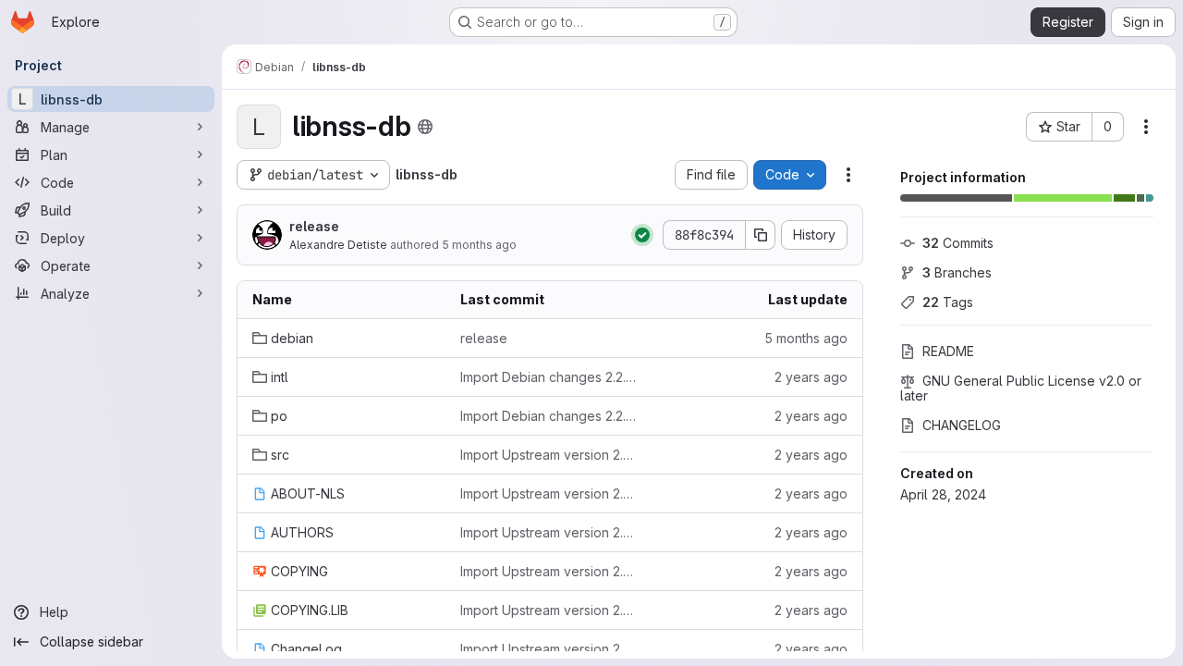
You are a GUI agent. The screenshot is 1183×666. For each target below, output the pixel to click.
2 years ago (811, 377)
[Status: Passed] (642, 235)
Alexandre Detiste (338, 245)
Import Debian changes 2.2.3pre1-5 (549, 416)
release (314, 226)
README (948, 351)
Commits (958, 243)
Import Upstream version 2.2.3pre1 (549, 454)
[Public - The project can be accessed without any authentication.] (425, 126)
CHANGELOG (961, 425)
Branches (957, 272)
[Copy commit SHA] (760, 235)
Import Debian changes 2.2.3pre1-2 (549, 377)
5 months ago (479, 245)
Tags (947, 302)
